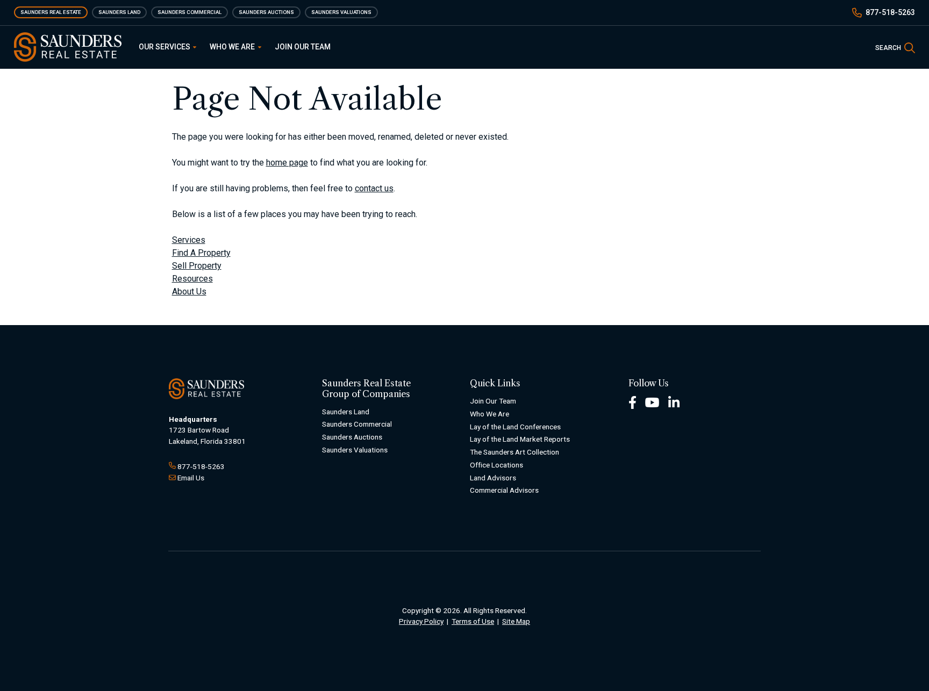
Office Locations (496, 464)
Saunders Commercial (189, 12)
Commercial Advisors (504, 490)
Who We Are (233, 46)
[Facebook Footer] (632, 402)
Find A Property (201, 253)
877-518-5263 (890, 12)
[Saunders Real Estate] (68, 47)
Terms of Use (473, 621)
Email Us (190, 477)
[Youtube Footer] (652, 402)
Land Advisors (493, 477)
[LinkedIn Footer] (674, 402)
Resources (192, 278)
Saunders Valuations (341, 12)
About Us (189, 291)
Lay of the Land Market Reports (520, 439)
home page (287, 162)
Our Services (165, 46)
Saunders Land (119, 12)
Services (188, 240)
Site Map (516, 621)
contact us (374, 188)
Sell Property (196, 266)
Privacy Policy (421, 621)
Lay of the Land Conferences (515, 426)
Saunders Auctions (266, 12)
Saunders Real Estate (50, 12)
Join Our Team (303, 46)
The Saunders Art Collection (514, 452)
